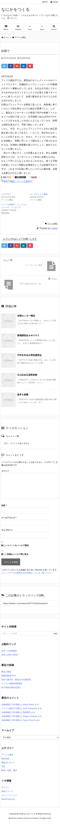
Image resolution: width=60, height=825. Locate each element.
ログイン (5, 787)
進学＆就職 (22, 394)
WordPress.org (8, 799)
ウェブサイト (7, 530)
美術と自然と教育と (10, 654)
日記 (3, 766)
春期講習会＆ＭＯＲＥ (28, 335)
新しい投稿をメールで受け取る (15, 554)
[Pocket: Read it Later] (30, 66)
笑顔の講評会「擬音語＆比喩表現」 (17, 679)
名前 (4, 505)
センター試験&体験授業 (11, 683)
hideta (54, 228)
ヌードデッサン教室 (39, 194)
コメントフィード (9, 795)
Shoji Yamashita (30, 708)
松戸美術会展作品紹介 (11, 687)
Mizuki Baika (28, 704)
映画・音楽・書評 (9, 770)
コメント (5, 471)
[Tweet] (4, 66)
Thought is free (45, 818)
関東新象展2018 (8, 675)
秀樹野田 (27, 712)
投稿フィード (7, 791)
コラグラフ (6, 194)
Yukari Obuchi (29, 720)
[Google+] (17, 66)
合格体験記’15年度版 (10, 704)
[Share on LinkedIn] (24, 66)
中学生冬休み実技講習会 (29, 355)
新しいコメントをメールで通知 (15, 545)
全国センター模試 (26, 315)
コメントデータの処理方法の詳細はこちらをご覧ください (26, 572)
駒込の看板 (6, 671)
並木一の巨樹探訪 (9, 651)
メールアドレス (8, 517)
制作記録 (5, 758)
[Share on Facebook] (11, 66)
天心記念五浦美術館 (27, 374)
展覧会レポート (8, 762)
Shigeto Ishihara (30, 716)
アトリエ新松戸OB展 (10, 708)
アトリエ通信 (52, 223)
